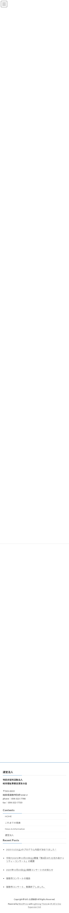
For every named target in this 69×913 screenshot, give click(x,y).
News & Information (15, 829)
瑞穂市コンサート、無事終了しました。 (26, 886)
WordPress (23, 904)
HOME (8, 816)
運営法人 (9, 835)
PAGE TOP (63, 882)
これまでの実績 (12, 822)
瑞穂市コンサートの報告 (18, 878)
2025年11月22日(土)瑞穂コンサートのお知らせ (29, 870)
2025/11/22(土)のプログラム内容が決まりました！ (31, 849)
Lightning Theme (40, 904)
